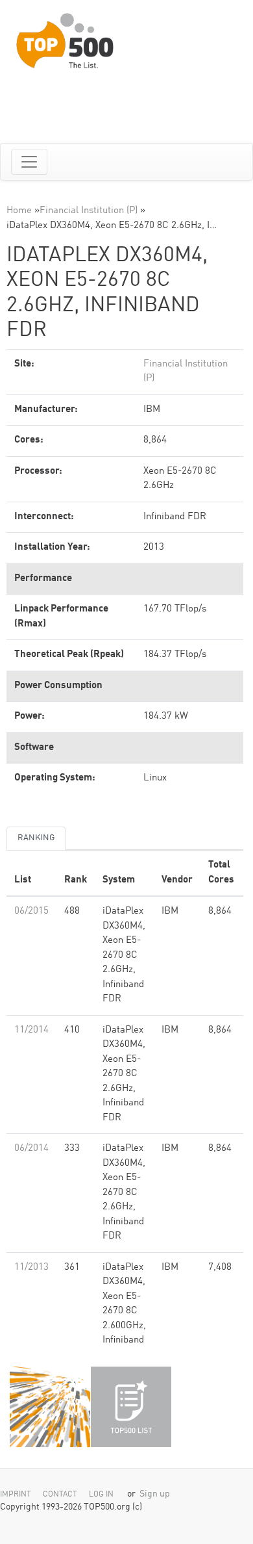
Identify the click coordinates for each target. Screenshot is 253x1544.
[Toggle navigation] (29, 162)
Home (19, 211)
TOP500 (50, 1407)
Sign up (154, 1494)
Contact (60, 1495)
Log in (101, 1495)
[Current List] (131, 1407)
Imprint (15, 1495)
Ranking (36, 838)
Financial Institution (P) (89, 211)
